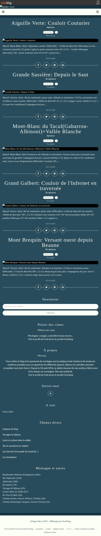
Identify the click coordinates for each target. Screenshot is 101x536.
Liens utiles (8, 411)
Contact (48, 529)
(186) (10, 481)
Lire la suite (50, 58)
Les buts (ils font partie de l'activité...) (20, 451)
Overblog (66, 521)
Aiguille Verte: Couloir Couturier (50, 23)
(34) (12, 495)
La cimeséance (10, 457)
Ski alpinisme (50, 79)
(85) (14, 488)
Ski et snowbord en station (15, 446)
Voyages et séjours (12, 435)
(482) (21, 474)
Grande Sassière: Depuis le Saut (51, 75)
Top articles (39, 529)
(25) (26, 502)
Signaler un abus (58, 529)
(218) (12, 478)
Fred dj (47, 339)
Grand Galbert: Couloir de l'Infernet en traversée (50, 185)
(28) (24, 498)
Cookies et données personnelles (84, 529)
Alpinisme (50, 27)
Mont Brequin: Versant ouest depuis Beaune (50, 242)
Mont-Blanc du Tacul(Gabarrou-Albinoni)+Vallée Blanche (50, 128)
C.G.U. (69, 529)
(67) (15, 491)
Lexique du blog (10, 429)
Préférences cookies (50, 532)
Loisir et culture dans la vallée (17, 440)
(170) (10, 485)
